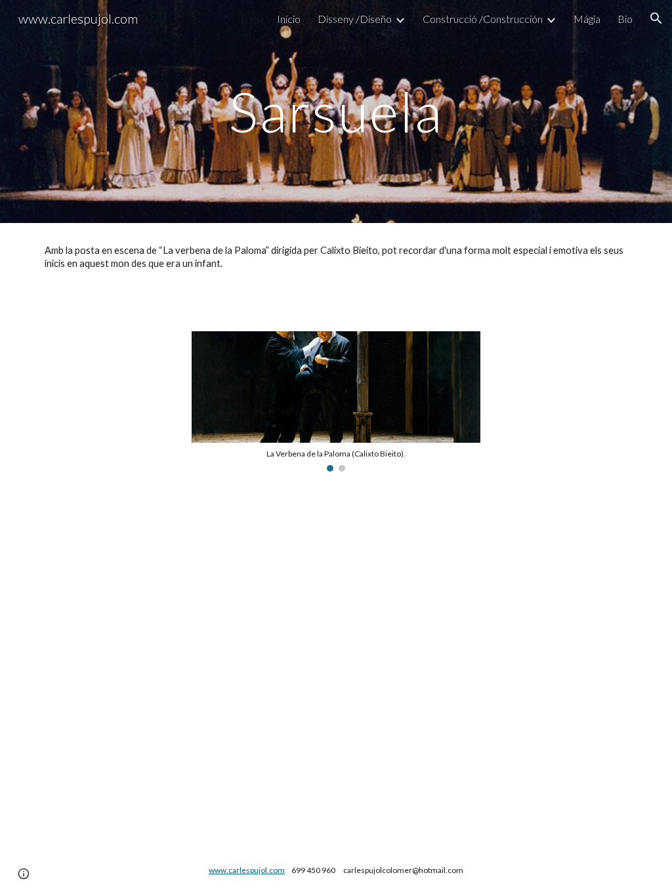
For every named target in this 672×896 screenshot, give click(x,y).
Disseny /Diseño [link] (355, 18)
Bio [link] (625, 18)
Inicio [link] (289, 18)
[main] (335, 111)
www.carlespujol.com (247, 870)
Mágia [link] (587, 18)
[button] (656, 18)
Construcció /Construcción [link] (483, 18)
